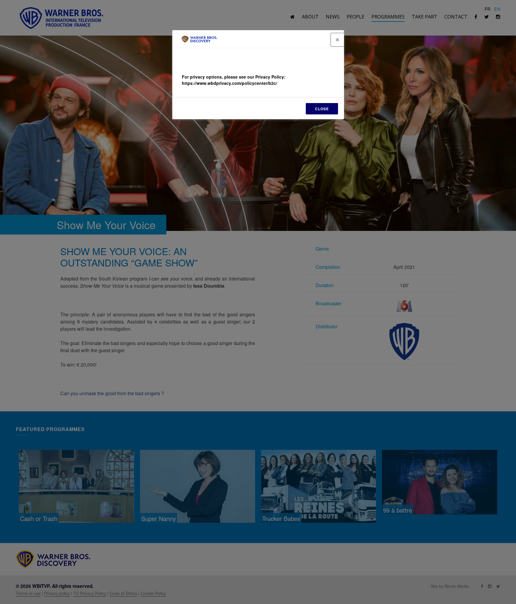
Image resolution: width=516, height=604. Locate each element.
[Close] (337, 39)
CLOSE (322, 108)
